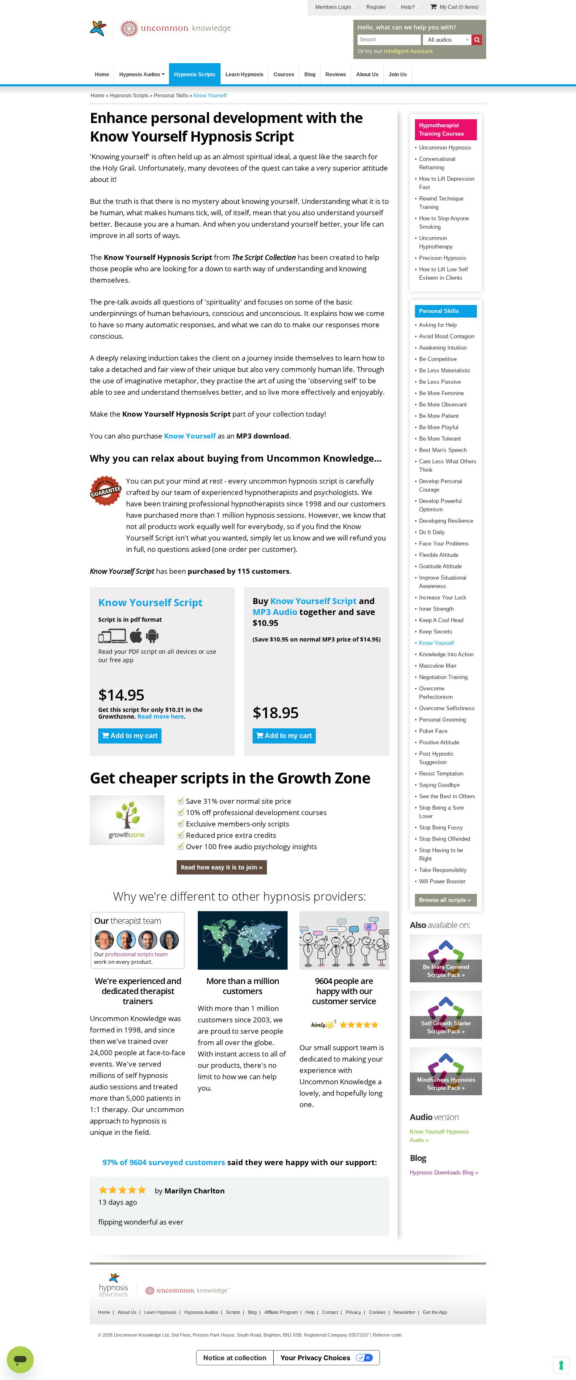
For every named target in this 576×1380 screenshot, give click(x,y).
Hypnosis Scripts (194, 75)
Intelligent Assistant (408, 51)
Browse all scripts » (445, 900)
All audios (440, 40)
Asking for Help (438, 325)
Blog (309, 75)
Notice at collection (234, 1357)
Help (310, 1312)
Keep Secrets (435, 631)
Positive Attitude (439, 742)
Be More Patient (439, 416)
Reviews (336, 75)
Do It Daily (432, 532)
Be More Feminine (441, 393)
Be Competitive (438, 359)
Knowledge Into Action (446, 654)
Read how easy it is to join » (222, 867)
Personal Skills (439, 311)
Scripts (233, 1312)
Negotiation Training (443, 677)
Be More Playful (438, 427)
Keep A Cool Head (441, 620)
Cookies (377, 1312)
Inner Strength (436, 609)
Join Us (398, 75)
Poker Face (433, 731)
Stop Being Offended (444, 839)
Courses (284, 75)
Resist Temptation (441, 773)
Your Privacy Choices (315, 1357)
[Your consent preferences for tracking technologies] (561, 1365)
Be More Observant (443, 404)
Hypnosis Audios (139, 75)
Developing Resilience (446, 521)
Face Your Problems (444, 543)
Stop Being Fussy (441, 827)
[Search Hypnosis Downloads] (476, 40)
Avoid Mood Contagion (446, 336)
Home (102, 75)
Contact (330, 1312)
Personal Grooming (442, 720)
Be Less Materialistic (445, 370)
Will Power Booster (442, 881)
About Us (367, 75)
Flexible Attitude (438, 555)
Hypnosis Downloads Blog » (444, 1172)
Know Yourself (190, 436)
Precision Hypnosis (442, 258)
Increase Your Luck (442, 597)
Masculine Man (437, 666)
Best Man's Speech (443, 450)
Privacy (353, 1312)
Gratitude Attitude (440, 566)
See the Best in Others (447, 796)
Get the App (435, 1312)
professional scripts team (136, 954)
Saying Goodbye (439, 785)
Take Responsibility (443, 870)
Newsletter (404, 1312)
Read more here (160, 716)
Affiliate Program (281, 1312)
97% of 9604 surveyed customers (163, 1162)
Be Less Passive (440, 382)
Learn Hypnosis (245, 75)
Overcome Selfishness (447, 708)
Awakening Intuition (443, 348)
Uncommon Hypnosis (445, 147)
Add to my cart (133, 735)
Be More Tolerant (440, 439)
